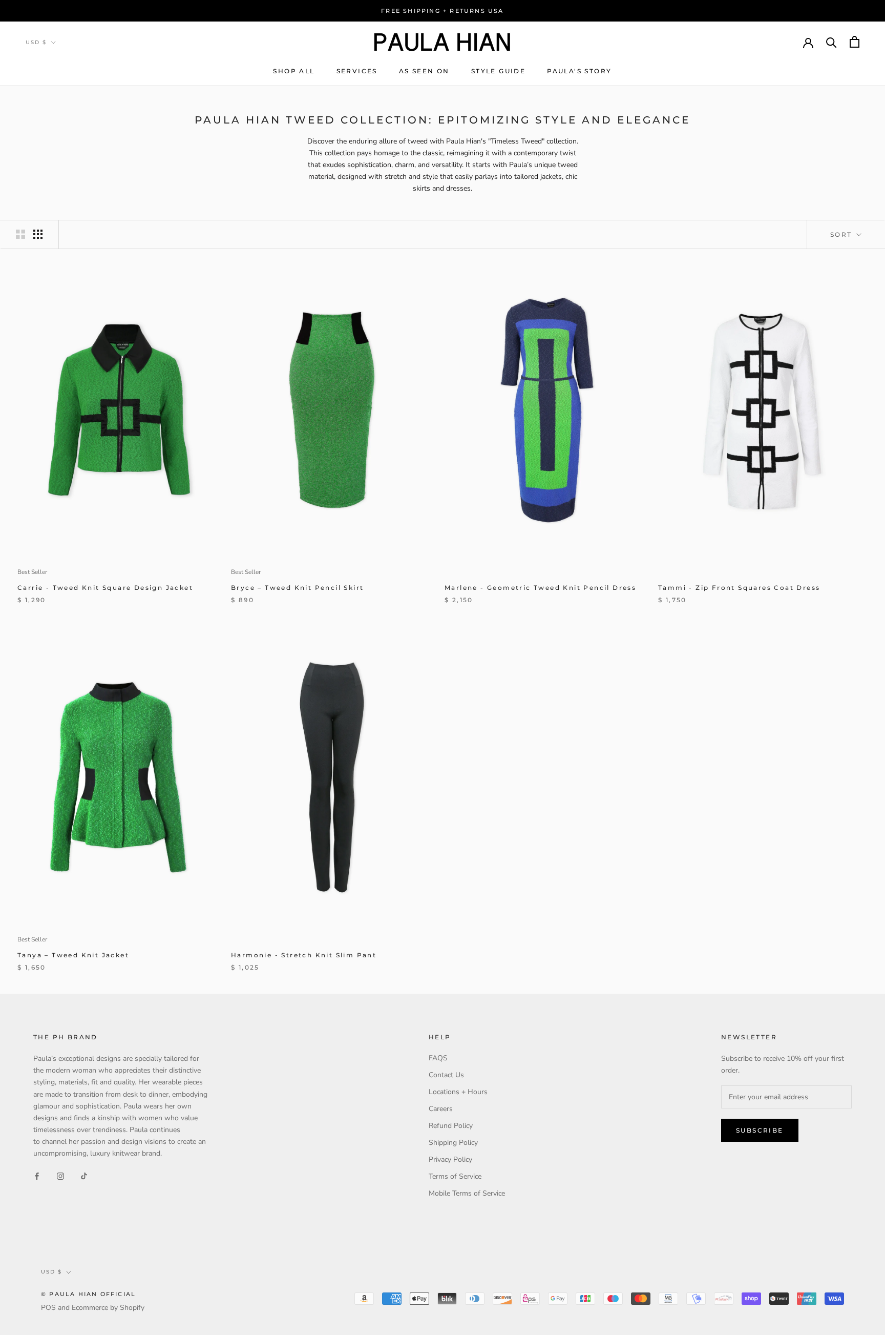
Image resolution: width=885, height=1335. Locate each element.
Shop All (293, 71)
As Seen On (424, 71)
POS (48, 1307)
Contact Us (446, 1075)
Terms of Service (455, 1176)
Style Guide (498, 71)
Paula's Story (579, 71)
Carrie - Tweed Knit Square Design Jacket (105, 587)
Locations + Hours (458, 1092)
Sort (842, 234)
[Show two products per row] (20, 234)
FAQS (438, 1058)
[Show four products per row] (38, 234)
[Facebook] (36, 1175)
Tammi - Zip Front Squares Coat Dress (739, 587)
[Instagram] (60, 1175)
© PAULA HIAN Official (88, 1294)
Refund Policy (451, 1126)
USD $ (36, 42)
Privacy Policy (450, 1159)
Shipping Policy (453, 1142)
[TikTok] (84, 1175)
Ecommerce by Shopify (108, 1307)
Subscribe (760, 1130)
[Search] (831, 41)
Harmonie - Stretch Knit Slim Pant (303, 955)
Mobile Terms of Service (467, 1193)
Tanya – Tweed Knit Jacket (73, 955)
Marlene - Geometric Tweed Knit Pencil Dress (540, 587)
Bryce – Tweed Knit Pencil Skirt (297, 587)
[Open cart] (854, 42)
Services (356, 71)
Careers (441, 1109)
